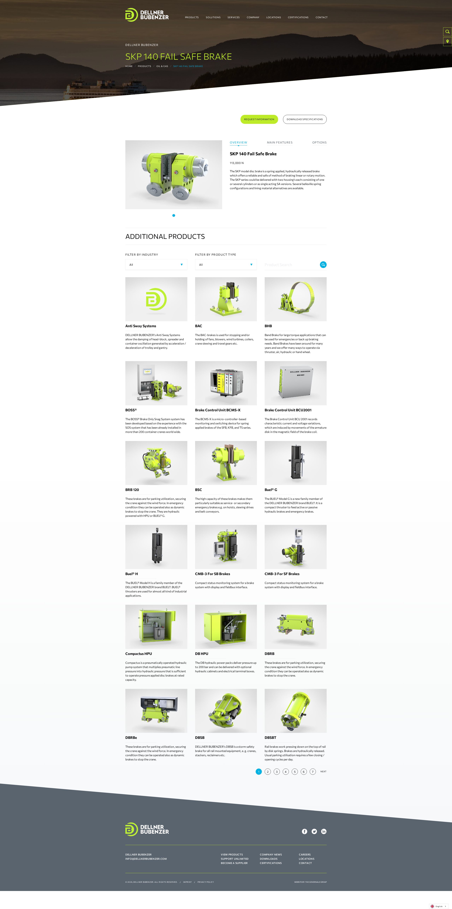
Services (234, 17)
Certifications (298, 17)
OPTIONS (319, 142)
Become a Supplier (234, 862)
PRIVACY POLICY (206, 882)
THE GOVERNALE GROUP (316, 882)
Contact (322, 17)
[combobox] (438, 906)
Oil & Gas (162, 66)
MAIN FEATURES (280, 142)
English (439, 906)
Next (323, 771)
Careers (305, 854)
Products (192, 17)
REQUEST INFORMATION (259, 119)
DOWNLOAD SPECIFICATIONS (305, 119)
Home (129, 66)
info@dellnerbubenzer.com (146, 858)
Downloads (268, 858)
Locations (273, 17)
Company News (271, 854)
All (131, 264)
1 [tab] (173, 215)
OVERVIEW (238, 142)
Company (253, 17)
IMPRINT (187, 882)
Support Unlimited (235, 858)
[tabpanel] (173, 174)
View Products (232, 854)
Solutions (213, 17)
